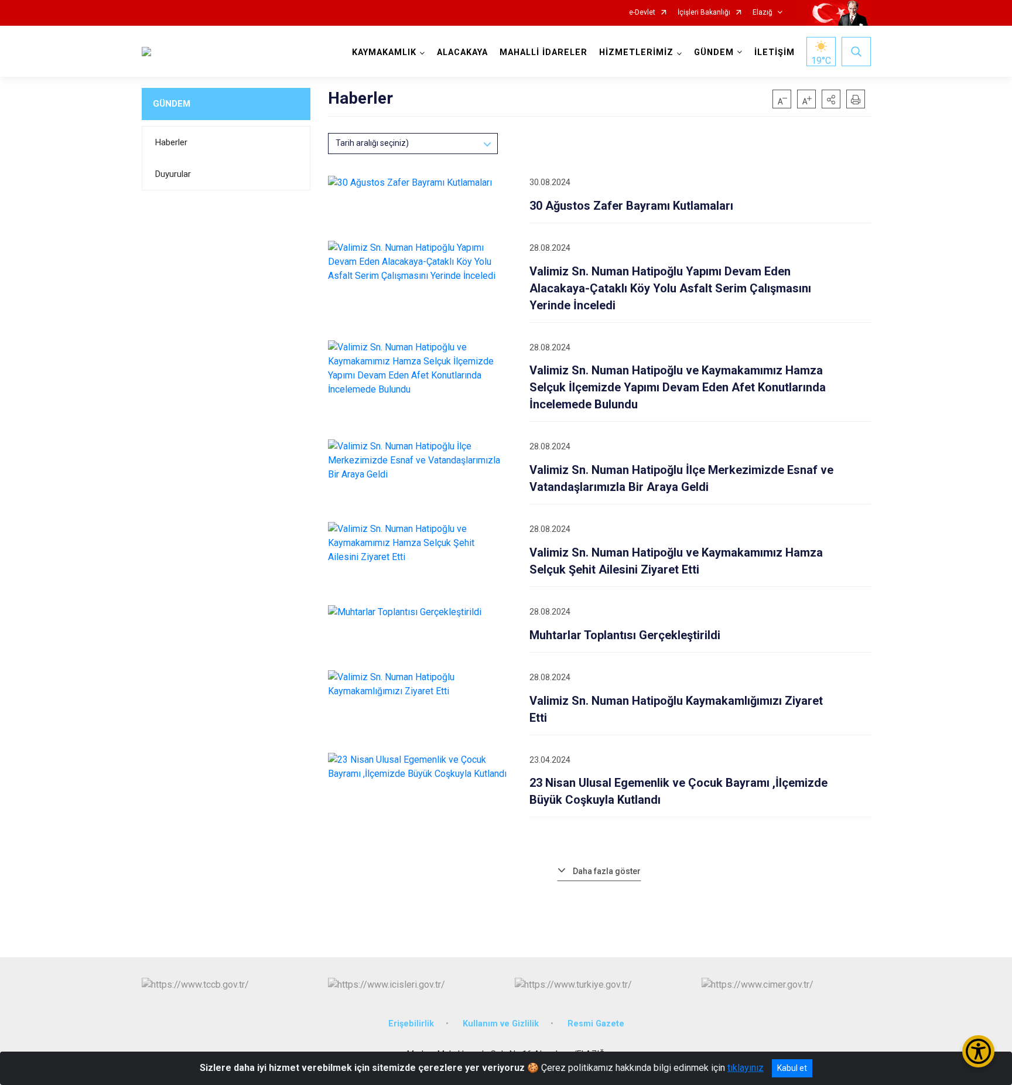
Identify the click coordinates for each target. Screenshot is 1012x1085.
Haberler (171, 142)
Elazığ (762, 12)
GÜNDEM (171, 103)
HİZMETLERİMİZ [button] (636, 52)
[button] (831, 99)
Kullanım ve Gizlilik (501, 1024)
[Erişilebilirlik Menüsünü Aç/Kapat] (978, 1051)
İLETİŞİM (774, 52)
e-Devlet (642, 12)
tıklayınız (745, 1067)
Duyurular (173, 174)
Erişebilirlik (411, 1024)
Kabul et (792, 1068)
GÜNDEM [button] (714, 52)
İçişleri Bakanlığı (704, 12)
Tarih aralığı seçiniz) (372, 143)
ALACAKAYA (462, 52)
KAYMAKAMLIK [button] (384, 52)
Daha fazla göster (607, 871)
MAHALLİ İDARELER (543, 52)
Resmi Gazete (595, 1024)
